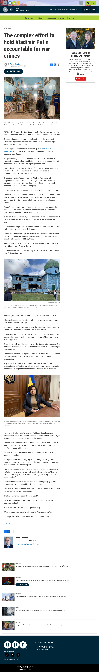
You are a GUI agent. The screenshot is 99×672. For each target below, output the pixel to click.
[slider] (14, 10)
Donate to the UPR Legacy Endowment (80, 54)
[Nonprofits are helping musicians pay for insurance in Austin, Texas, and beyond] (8, 581)
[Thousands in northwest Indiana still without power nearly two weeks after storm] (8, 567)
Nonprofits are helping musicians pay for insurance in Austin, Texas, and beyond (42, 580)
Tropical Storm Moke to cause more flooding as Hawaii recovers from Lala (40, 611)
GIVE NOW (80, 78)
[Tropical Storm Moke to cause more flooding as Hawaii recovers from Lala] (8, 611)
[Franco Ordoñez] (8, 542)
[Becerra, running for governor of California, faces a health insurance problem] (8, 597)
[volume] (11, 10)
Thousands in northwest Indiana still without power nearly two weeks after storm (42, 566)
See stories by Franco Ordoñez (27, 544)
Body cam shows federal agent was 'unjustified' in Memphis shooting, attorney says (43, 625)
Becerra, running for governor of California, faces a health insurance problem (41, 597)
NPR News (7, 28)
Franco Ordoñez (15, 64)
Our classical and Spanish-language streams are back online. (49, 18)
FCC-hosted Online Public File (44, 642)
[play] (5, 10)
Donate (91, 3)
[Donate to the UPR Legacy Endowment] (80, 38)
